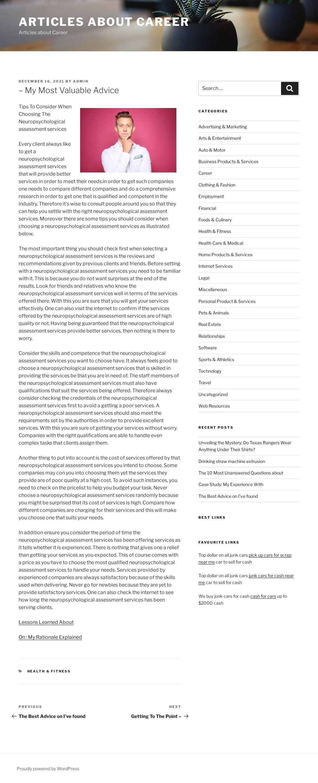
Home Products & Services (225, 254)
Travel (204, 382)
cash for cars (263, 596)
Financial (207, 208)
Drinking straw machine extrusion (231, 461)
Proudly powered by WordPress (48, 768)
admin (81, 81)
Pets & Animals (213, 312)
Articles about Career (104, 22)
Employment (211, 196)
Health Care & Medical (220, 243)
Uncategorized (213, 394)
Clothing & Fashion (216, 184)
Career (205, 173)
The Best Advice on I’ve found (228, 496)
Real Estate (209, 324)
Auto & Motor (211, 150)
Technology (209, 371)
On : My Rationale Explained (50, 637)
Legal (203, 278)
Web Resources (214, 405)
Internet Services (215, 266)
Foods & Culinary (215, 219)
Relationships (211, 336)
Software (207, 347)
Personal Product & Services (227, 301)
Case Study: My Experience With (230, 484)
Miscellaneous (212, 289)
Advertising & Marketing (222, 126)
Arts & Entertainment (219, 138)
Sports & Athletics (216, 359)
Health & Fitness (49, 671)
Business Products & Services (228, 161)
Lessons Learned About (46, 622)
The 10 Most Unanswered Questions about (240, 472)
